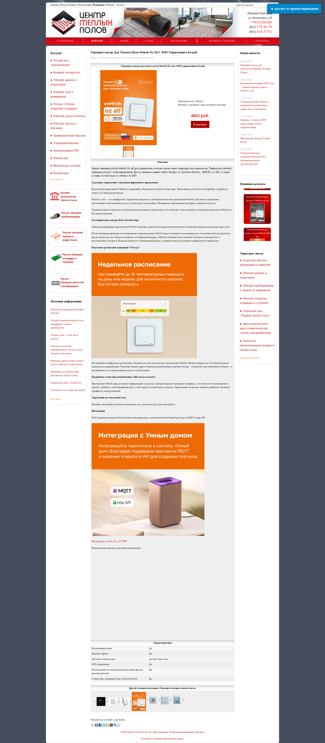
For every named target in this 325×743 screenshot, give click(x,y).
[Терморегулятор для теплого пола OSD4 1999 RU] (153, 699)
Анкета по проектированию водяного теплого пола (257, 345)
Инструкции (179, 40)
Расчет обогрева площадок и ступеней (72, 258)
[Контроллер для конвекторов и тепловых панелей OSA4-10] (165, 699)
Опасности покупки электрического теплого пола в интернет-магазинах (67, 350)
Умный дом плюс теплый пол (66, 382)
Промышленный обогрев (69, 135)
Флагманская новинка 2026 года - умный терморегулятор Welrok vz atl (257, 87)
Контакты (262, 40)
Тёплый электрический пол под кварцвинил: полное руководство (67, 324)
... (93, 701)
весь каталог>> (58, 179)
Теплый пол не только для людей (68, 390)
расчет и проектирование (296, 8)
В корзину (200, 124)
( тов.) (108, 4)
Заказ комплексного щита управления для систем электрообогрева (255, 328)
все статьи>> (57, 399)
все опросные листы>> (251, 357)
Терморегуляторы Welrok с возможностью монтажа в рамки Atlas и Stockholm (254, 105)
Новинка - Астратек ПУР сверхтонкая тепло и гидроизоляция (253, 124)
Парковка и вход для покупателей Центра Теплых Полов (255, 69)
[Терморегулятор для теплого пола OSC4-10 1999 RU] (177, 699)
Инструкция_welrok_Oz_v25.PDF (109, 541)
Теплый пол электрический (111, 58)
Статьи (148, 40)
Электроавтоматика (66, 143)
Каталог (97, 40)
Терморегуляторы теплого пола (139, 58)
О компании (65, 40)
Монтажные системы (66, 165)
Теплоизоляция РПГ (66, 150)
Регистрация (84, 4)
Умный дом (60, 158)
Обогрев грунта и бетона (69, 116)
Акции (124, 40)
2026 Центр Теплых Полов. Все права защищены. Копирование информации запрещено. (163, 732)
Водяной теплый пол (66, 72)
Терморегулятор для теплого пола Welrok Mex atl (257, 223)
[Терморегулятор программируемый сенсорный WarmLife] (101, 701)
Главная (54, 4)
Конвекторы (61, 173)
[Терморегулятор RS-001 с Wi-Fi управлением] (124, 701)
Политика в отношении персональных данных (162, 739)
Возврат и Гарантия (222, 40)
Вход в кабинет (68, 4)
